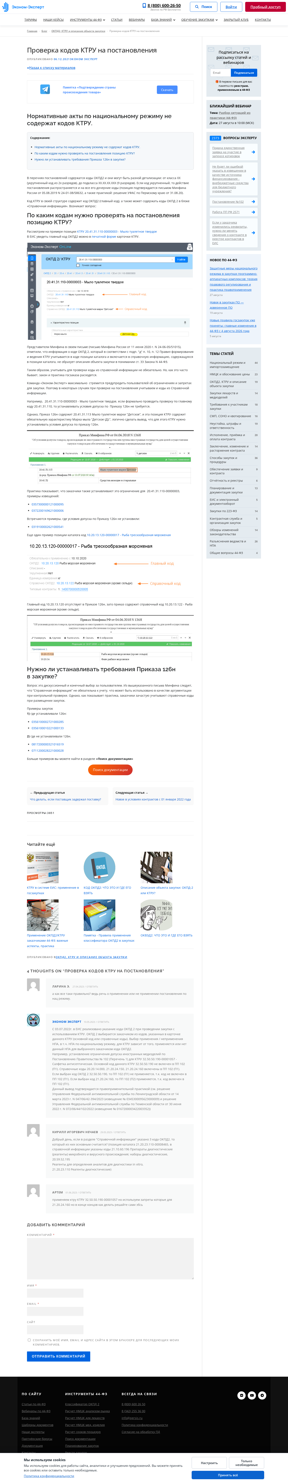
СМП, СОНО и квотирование (230, 416)
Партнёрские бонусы (37, 1439)
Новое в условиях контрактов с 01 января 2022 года (153, 799)
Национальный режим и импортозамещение (227, 365)
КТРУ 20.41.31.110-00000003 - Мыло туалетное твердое (117, 231)
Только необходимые (247, 1463)
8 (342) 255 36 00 (133, 1411)
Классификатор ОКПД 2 (82, 1404)
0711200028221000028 (48, 751)
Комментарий (41, 1235)
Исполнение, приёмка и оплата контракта (227, 437)
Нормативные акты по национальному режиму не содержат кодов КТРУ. (87, 147)
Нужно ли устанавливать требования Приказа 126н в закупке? (80, 159)
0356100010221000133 (48, 728)
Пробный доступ (265, 6)
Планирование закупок (82, 1446)
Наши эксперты (33, 1432)
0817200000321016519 (48, 744)
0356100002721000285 (48, 722)
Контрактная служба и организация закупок (226, 521)
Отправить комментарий (58, 1356)
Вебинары (137, 20)
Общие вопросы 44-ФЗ (226, 553)
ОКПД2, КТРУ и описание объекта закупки (78, 31)
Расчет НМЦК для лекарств (85, 1418)
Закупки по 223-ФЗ (223, 511)
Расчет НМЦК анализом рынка (87, 1411)
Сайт (31, 1322)
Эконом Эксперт (84, 59)
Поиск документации (110, 769)
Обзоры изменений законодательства (224, 532)
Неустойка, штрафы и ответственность (225, 426)
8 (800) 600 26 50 (133, 1404)
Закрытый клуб (236, 20)
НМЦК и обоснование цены (230, 374)
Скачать (167, 90)
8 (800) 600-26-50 (164, 5)
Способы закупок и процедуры (223, 460)
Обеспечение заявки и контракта (226, 471)
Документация (32, 1446)
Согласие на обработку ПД (141, 1432)
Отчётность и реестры (226, 480)
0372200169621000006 (48, 511)
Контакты (263, 20)
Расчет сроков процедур (83, 1432)
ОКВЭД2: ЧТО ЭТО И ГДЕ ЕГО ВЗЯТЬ (166, 935)
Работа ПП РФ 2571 (226, 212)
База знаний (161, 20)
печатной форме (104, 237)
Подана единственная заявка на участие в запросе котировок (228, 152)
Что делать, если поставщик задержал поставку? (65, 799)
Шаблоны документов (37, 1425)
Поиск (207, 7)
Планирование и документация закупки (226, 490)
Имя (32, 1285)
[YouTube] (252, 1395)
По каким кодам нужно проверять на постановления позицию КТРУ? (85, 153)
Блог (44, 31)
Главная (32, 31)
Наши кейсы (53, 20)
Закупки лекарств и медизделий (224, 395)
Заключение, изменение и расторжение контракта (229, 448)
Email (33, 1304)
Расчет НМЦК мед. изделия (85, 1425)
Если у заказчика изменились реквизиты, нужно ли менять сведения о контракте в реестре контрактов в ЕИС (230, 232)
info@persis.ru (132, 1418)
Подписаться (244, 72)
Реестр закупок (76, 1453)
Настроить (209, 1463)
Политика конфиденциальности (145, 1425)
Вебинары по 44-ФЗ (36, 1411)
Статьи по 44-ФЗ (34, 1404)
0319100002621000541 (48, 527)
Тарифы (30, 20)
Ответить (92, 986)
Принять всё (228, 1475)
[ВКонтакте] (241, 1395)
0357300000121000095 (48, 504)
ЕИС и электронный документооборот (224, 502)
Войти (231, 6)
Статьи (116, 20)
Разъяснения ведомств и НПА (228, 543)
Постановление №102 (228, 202)
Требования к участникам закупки (229, 406)
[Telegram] (262, 1395)
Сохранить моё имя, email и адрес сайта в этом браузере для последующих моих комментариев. (106, 1342)
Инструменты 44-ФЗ (86, 20)
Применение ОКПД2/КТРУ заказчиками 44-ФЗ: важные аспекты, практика (47, 940)
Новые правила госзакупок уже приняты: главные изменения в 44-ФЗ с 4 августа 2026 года (233, 325)
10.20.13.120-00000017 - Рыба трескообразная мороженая (129, 535)
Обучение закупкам (197, 20)
